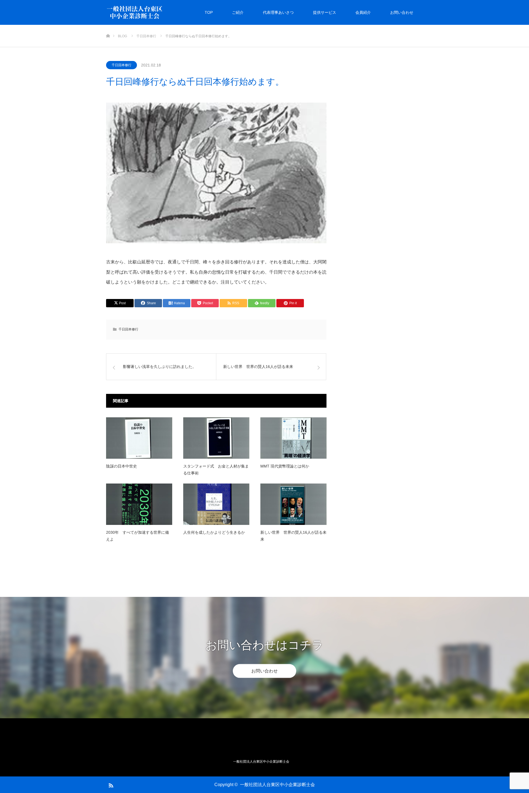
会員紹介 (363, 12)
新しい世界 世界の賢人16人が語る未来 (293, 535)
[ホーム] (108, 27)
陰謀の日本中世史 (121, 466)
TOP (209, 12)
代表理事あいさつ (278, 12)
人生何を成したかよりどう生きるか (214, 532)
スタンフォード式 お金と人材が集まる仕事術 (216, 469)
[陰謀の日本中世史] (139, 438)
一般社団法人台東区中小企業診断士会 (277, 784)
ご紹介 (238, 12)
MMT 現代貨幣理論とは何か (284, 466)
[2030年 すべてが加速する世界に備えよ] (139, 504)
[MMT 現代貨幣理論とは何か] (293, 438)
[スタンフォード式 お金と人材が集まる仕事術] (216, 438)
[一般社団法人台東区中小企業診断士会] (163, 12)
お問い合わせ (401, 12)
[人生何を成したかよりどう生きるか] (216, 504)
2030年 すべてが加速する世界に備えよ (137, 535)
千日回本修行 (121, 65)
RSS (110, 784)
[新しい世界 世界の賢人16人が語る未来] (293, 504)
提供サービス (324, 12)
